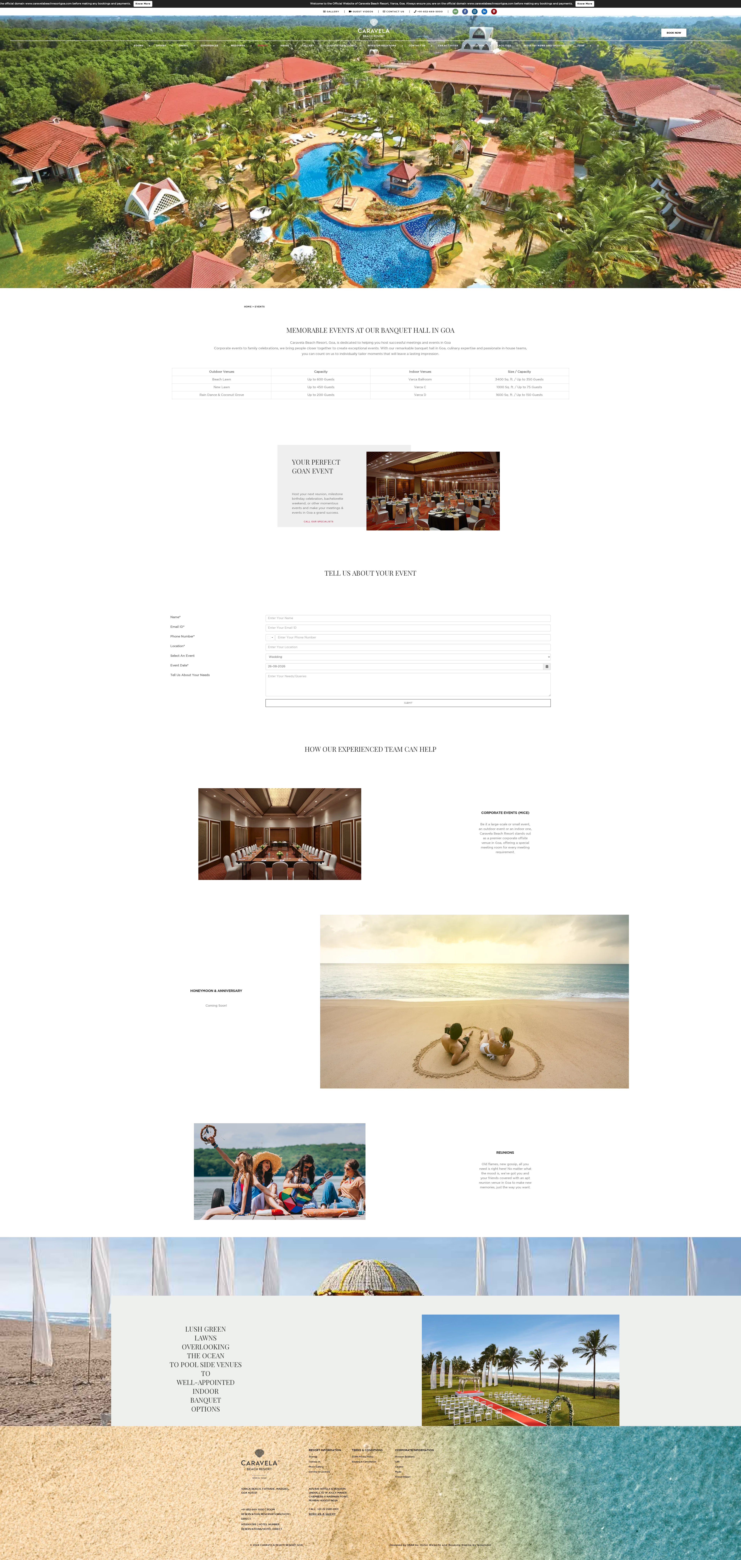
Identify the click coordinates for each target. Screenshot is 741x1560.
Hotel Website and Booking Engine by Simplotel (455, 1545)
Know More (179, 4)
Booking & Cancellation (364, 1462)
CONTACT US (397, 12)
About (284, 46)
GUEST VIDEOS (365, 12)
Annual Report (403, 1477)
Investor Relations (382, 46)
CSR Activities (448, 46)
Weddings (238, 46)
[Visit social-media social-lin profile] (484, 11)
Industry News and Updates (544, 46)
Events (263, 46)
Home (248, 307)
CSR (397, 1462)
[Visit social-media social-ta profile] (455, 11)
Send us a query (322, 1514)
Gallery (308, 46)
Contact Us (417, 46)
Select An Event (182, 655)
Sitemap (313, 1457)
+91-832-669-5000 (432, 12)
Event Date (178, 665)
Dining (183, 46)
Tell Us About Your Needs (190, 675)
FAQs (581, 46)
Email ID (176, 626)
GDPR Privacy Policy (363, 1457)
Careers (399, 1467)
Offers (161, 46)
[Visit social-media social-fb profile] (465, 11)
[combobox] (270, 638)
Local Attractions (341, 46)
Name (174, 617)
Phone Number (181, 636)
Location (478, 46)
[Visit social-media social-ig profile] (475, 11)
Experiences (209, 46)
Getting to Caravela (319, 1472)
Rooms (138, 46)
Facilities (504, 46)
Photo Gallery (316, 1467)
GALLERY (335, 12)
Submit (408, 703)
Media (398, 1472)
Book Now (674, 33)
